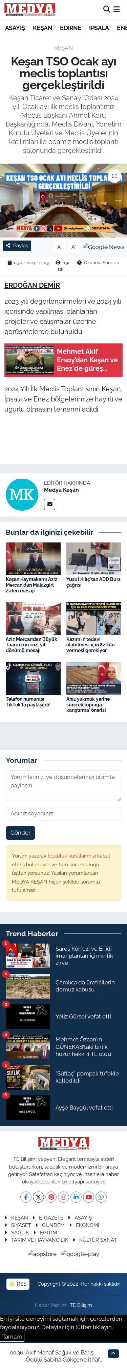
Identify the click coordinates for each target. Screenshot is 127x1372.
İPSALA (99, 27)
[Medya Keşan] (22, 494)
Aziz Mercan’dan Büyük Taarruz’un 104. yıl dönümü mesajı (31, 645)
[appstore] (43, 1255)
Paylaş (20, 245)
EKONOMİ (87, 1225)
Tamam (12, 1336)
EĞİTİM (48, 1232)
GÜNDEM (53, 1225)
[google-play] (80, 1255)
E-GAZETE (51, 1218)
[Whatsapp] (101, 1197)
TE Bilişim (81, 1305)
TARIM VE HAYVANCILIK (39, 1240)
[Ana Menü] (116, 9)
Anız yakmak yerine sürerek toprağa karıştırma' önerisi (88, 704)
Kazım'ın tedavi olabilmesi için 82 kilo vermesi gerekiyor (90, 645)
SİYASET (21, 1225)
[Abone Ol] (103, 246)
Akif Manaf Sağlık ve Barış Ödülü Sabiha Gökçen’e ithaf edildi (63, 1359)
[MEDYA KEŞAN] (29, 9)
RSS (21, 1284)
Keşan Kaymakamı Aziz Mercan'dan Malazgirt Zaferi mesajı (31, 585)
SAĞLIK (20, 1232)
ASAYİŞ (15, 27)
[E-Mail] (49, 504)
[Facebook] (25, 1197)
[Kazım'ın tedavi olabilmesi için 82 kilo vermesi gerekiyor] (93, 618)
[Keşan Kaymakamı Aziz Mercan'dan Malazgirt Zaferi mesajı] (33, 558)
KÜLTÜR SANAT (98, 1240)
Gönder (20, 832)
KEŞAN (42, 27)
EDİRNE (70, 27)
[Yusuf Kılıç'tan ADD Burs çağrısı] (93, 558)
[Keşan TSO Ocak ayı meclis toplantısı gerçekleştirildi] (63, 201)
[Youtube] (88, 1197)
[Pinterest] (51, 1197)
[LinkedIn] (76, 1197)
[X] (38, 1197)
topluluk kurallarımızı (72, 856)
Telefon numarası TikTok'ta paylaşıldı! (28, 701)
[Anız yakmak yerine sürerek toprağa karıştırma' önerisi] (93, 677)
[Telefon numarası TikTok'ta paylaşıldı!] (33, 677)
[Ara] (106, 9)
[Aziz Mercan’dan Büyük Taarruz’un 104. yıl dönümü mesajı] (33, 618)
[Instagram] (63, 1197)
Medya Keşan (61, 490)
